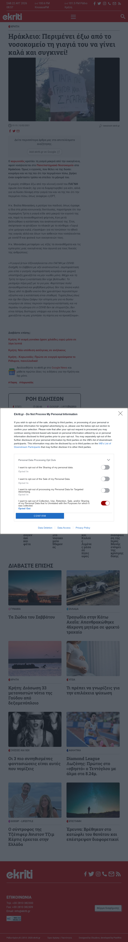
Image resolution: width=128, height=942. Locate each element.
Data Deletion (45, 527)
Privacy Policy (83, 527)
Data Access (64, 527)
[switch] (105, 467)
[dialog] (64, 471)
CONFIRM (40, 516)
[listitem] (64, 460)
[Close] (121, 414)
